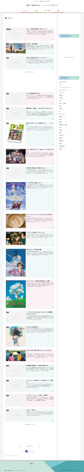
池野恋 (60, 116)
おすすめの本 (62, 82)
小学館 (60, 98)
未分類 (60, 108)
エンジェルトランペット (65, 87)
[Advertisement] (29, 23)
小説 (60, 100)
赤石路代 (61, 141)
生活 (60, 127)
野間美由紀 (62, 146)
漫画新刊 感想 (63, 124)
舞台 (60, 132)
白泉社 (60, 130)
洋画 (60, 119)
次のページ (30, 446)
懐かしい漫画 (62, 103)
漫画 (60, 122)
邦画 (60, 143)
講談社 (60, 138)
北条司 (60, 95)
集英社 (60, 149)
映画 (60, 106)
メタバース (62, 92)
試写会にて (62, 135)
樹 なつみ (62, 114)
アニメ (60, 84)
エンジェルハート (63, 90)
